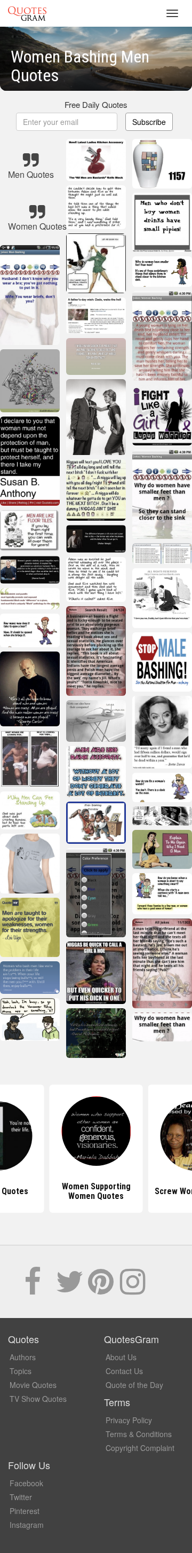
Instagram (27, 1524)
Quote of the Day (134, 1384)
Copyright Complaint (140, 1447)
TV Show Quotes (38, 1398)
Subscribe (149, 121)
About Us (121, 1357)
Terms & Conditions (139, 1434)
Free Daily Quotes (96, 104)
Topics (20, 1371)
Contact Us (124, 1371)
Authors (23, 1357)
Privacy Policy (129, 1420)
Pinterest (24, 1510)
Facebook (26, 1483)
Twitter (21, 1497)
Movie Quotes (33, 1384)
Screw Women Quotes (96, 1191)
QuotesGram (27, 13)
